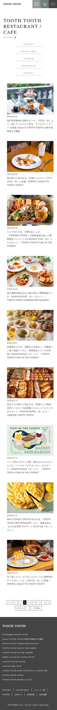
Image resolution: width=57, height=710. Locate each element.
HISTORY (6, 690)
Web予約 (36, 4)
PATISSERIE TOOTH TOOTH (15, 634)
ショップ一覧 (39, 690)
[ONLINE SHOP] (45, 4)
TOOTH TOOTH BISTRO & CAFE (17, 679)
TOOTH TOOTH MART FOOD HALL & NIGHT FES (25, 670)
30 (22, 608)
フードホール (28, 58)
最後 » (39, 608)
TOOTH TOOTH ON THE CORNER (17, 652)
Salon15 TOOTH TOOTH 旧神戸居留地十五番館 (22, 639)
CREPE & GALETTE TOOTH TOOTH (18, 657)
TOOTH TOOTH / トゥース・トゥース (12, 4)
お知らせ (18, 694)
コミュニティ (28, 72)
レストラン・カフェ (28, 51)
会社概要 (43, 694)
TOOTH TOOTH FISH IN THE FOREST (19, 648)
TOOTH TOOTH (28, 626)
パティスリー (28, 44)
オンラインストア (28, 65)
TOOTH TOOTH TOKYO (13, 675)
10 (48, 602)
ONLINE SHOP (22, 690)
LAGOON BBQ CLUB (11, 666)
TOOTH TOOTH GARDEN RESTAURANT (20, 643)
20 (17, 608)
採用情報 (30, 694)
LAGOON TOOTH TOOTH (13, 661)
